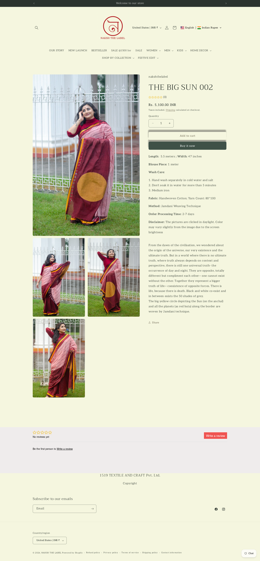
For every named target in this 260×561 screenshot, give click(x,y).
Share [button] (155, 322)
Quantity (154, 116)
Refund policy (93, 553)
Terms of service (130, 553)
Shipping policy (150, 553)
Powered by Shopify (72, 553)
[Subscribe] (92, 509)
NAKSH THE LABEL (51, 553)
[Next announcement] (226, 3)
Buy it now (187, 145)
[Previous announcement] (34, 3)
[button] (37, 28)
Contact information (171, 553)
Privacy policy (110, 553)
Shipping (170, 110)
